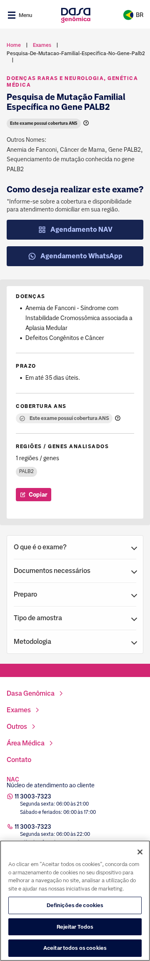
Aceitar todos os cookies (75, 948)
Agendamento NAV (81, 229)
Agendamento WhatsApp (81, 256)
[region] (75, 900)
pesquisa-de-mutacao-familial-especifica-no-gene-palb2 (76, 53)
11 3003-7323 (33, 796)
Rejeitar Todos (75, 927)
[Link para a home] (75, 15)
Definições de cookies (75, 905)
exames (42, 45)
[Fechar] (140, 852)
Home (14, 45)
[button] (75, 547)
